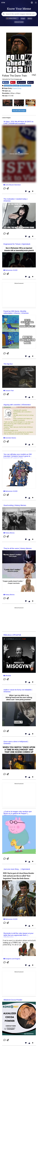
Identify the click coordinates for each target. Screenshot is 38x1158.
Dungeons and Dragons (12, 958)
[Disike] (26, 191)
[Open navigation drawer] (36, 2)
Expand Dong (17, 88)
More (31, 82)
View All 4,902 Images (19, 110)
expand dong (8, 85)
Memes (30, 18)
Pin (13, 82)
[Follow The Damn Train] (19, 53)
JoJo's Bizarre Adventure (13, 185)
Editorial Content (19, 22)
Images (23, 18)
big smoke (15, 85)
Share (6, 82)
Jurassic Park (9, 390)
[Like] (29, 192)
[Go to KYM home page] (3, 2)
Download (22, 82)
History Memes (9, 533)
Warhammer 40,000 (11, 270)
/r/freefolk (8, 675)
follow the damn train (25, 85)
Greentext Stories (10, 438)
